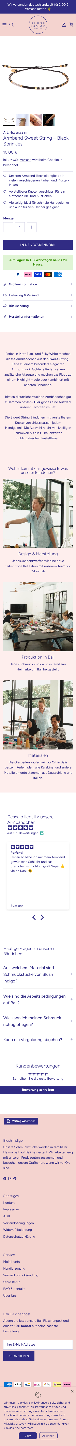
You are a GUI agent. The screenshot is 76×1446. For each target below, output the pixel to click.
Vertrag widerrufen (23, 1120)
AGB (6, 1216)
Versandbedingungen (18, 1223)
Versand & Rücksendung (20, 1275)
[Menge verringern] (8, 227)
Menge (8, 218)
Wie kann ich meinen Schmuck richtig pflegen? (32, 1021)
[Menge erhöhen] (31, 227)
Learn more (26, 1428)
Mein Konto (11, 1262)
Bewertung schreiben (38, 1090)
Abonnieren (19, 1356)
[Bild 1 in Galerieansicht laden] (38, 74)
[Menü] (4, 24)
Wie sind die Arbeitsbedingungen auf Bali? (34, 999)
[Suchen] (13, 24)
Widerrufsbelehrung (17, 1230)
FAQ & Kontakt (14, 1289)
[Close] (72, 1390)
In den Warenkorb (38, 245)
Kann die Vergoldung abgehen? (32, 1039)
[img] (40, 828)
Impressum (11, 1209)
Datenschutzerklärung (19, 1236)
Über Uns (9, 1295)
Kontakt (9, 1203)
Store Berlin (11, 1282)
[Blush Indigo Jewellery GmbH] (38, 25)
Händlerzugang (14, 1268)
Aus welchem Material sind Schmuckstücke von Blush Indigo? (28, 974)
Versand (25, 160)
